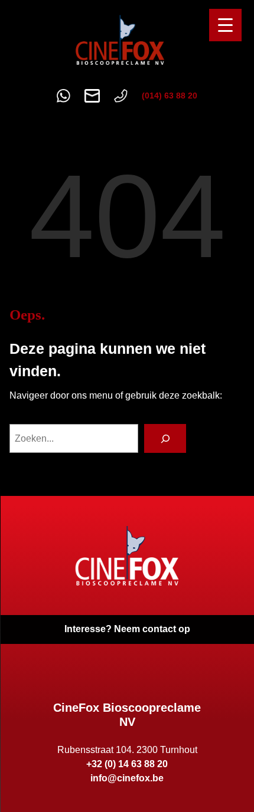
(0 (145, 95)
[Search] (165, 438)
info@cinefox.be (127, 778)
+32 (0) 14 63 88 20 (127, 764)
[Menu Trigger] (225, 25)
